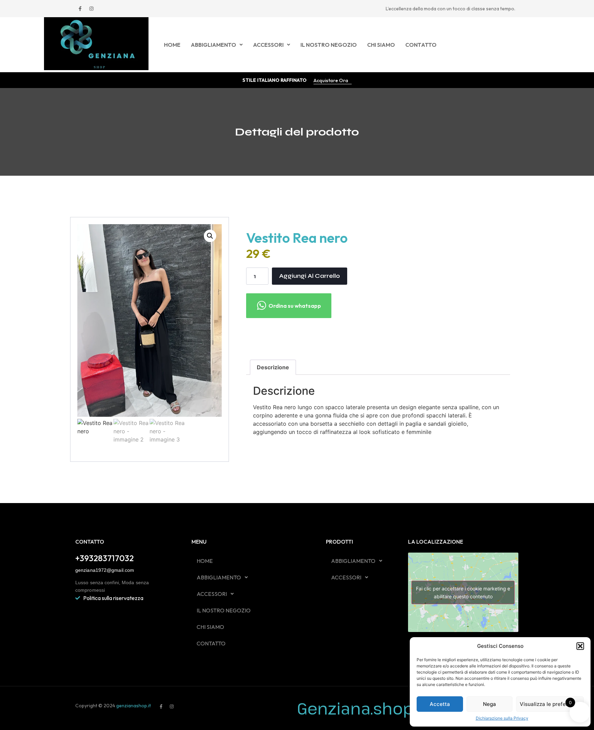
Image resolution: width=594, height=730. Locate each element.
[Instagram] (91, 8)
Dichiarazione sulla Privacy (502, 718)
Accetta (440, 704)
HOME (172, 44)
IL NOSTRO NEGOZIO (328, 44)
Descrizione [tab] (273, 367)
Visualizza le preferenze (550, 704)
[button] (580, 646)
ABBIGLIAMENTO (213, 44)
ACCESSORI (268, 44)
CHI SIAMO (381, 44)
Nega (489, 704)
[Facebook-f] (80, 8)
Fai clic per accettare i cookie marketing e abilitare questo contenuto (463, 592)
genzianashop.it (133, 705)
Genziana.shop (355, 708)
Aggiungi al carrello (309, 276)
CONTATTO (421, 44)
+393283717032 (104, 558)
